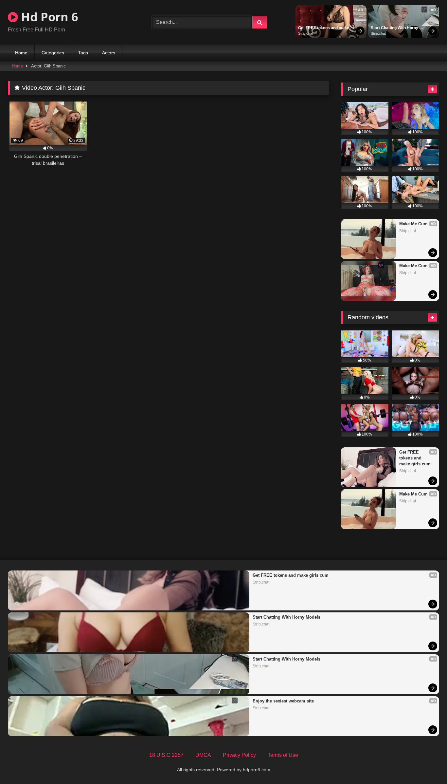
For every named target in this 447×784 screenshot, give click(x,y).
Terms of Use (283, 755)
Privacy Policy (239, 755)
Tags (83, 52)
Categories (53, 52)
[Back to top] (427, 764)
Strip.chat (305, 33)
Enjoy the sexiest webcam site (283, 701)
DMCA (203, 755)
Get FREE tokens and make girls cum (324, 28)
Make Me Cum (413, 223)
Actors (108, 52)
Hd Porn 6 (48, 17)
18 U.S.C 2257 (166, 755)
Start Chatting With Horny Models (395, 28)
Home (21, 52)
